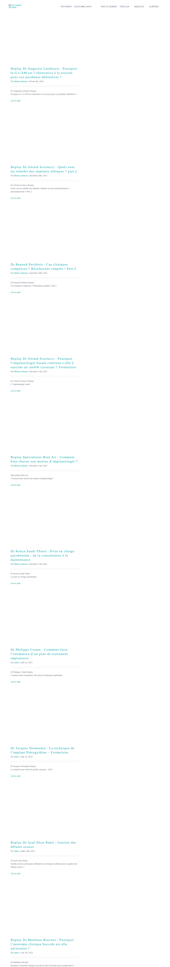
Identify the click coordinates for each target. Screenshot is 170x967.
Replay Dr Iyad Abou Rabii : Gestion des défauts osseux (44, 811)
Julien (16, 662)
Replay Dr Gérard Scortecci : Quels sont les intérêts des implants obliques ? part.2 (44, 136)
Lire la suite (15, 101)
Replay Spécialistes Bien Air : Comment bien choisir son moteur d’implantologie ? (44, 425)
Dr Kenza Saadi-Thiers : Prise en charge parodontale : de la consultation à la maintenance (44, 520)
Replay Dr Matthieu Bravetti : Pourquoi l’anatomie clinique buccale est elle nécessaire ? (44, 908)
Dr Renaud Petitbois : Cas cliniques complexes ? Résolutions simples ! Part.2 (44, 233)
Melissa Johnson (21, 81)
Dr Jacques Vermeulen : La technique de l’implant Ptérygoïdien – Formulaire (44, 717)
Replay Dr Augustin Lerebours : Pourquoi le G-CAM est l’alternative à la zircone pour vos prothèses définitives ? (44, 37)
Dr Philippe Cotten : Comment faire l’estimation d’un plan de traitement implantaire (44, 618)
